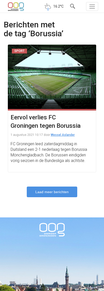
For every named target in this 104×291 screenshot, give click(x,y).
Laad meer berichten (52, 192)
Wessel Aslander (63, 135)
